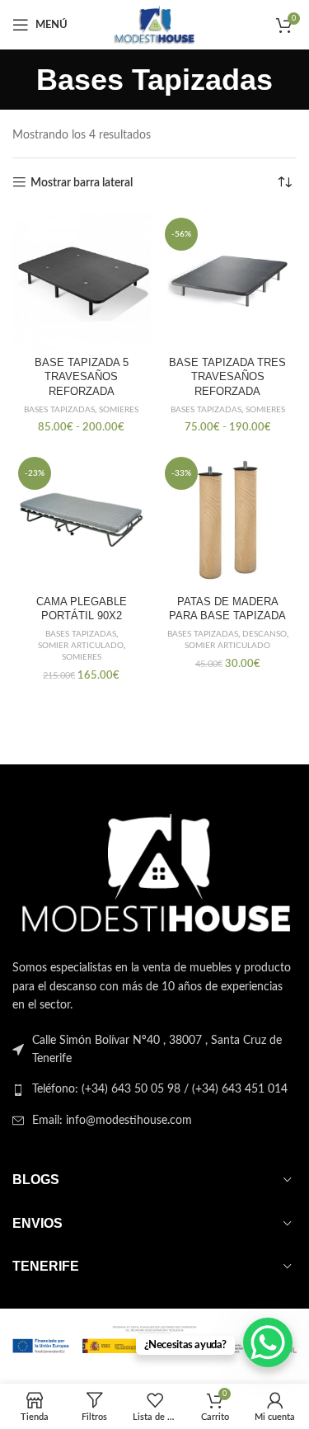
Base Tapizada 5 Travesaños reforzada (82, 377)
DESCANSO (264, 634)
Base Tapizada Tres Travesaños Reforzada (227, 377)
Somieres (118, 410)
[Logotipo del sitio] (154, 25)
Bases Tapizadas (59, 410)
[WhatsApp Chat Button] (268, 1342)
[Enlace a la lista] (154, 1089)
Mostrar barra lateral (81, 183)
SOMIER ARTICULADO (81, 646)
